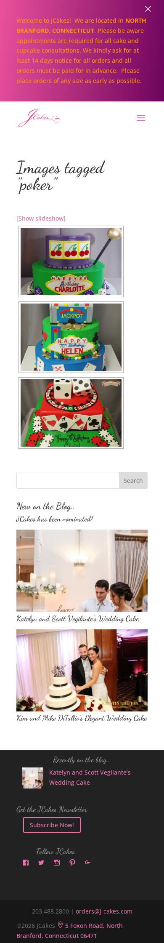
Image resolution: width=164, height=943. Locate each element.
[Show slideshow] (41, 218)
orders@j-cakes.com (104, 911)
